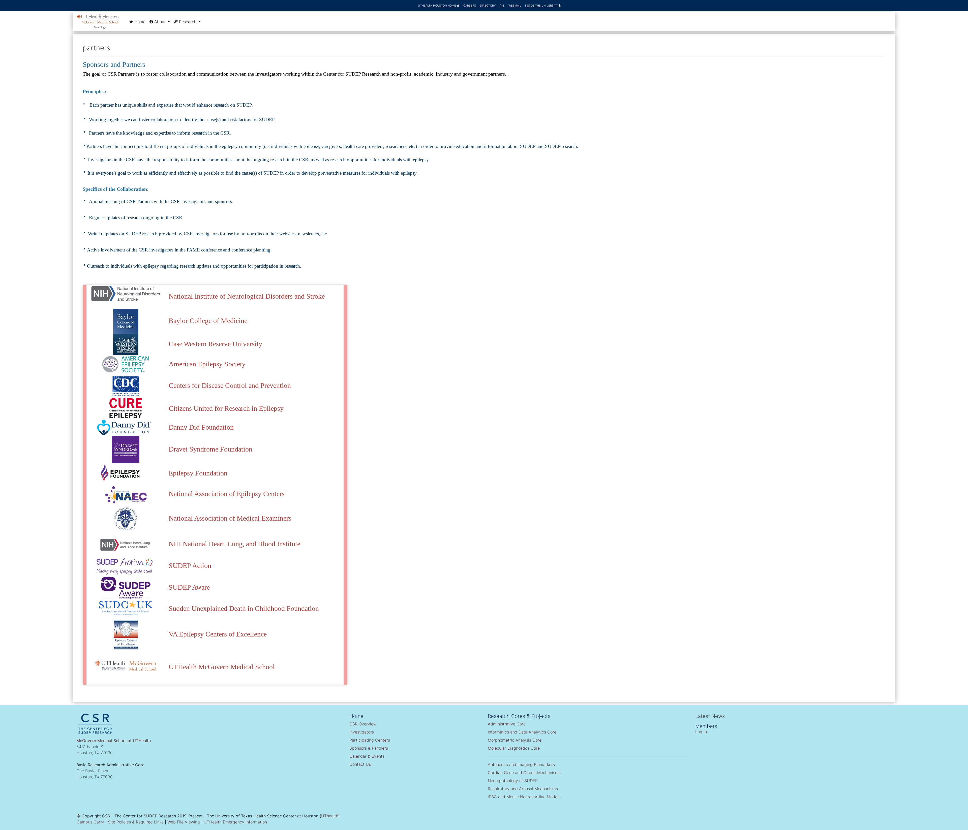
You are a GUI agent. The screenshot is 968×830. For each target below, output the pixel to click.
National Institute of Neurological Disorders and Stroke (247, 296)
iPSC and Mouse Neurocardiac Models (524, 796)
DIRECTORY (488, 5)
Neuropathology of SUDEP (513, 780)
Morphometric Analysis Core (514, 740)
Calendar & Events (366, 756)
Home (140, 21)
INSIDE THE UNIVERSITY (542, 5)
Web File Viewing (183, 821)
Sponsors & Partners (368, 748)
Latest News (710, 716)
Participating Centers (369, 740)
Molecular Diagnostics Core (514, 748)
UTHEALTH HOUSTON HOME (437, 5)
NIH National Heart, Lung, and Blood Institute (234, 544)
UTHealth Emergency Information (235, 821)
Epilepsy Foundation (198, 473)
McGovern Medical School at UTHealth (113, 740)
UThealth (329, 815)
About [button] (160, 21)
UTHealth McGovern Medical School (222, 667)
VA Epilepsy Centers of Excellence (218, 634)
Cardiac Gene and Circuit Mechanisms (524, 772)
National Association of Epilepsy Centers (227, 494)
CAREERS (469, 5)
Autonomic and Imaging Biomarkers (521, 764)
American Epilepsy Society (207, 364)
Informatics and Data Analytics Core (522, 732)
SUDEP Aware (189, 587)
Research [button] (188, 21)
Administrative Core (507, 723)
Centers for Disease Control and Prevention (230, 385)
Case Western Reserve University (215, 344)
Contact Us (360, 764)
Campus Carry (90, 821)
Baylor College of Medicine (208, 321)
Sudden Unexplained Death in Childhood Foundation (244, 608)
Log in (701, 731)
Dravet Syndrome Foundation (210, 449)
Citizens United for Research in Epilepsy (226, 408)
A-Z (502, 5)
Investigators (361, 732)
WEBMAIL (514, 5)
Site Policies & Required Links (136, 821)
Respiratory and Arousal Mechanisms (523, 788)
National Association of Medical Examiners (230, 518)
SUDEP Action (190, 565)
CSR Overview (363, 723)
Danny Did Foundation (201, 427)
